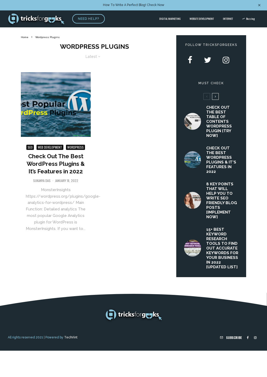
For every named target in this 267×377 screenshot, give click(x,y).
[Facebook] (247, 337)
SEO (30, 147)
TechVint (70, 337)
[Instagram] (255, 337)
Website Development (202, 18)
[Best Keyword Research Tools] (192, 248)
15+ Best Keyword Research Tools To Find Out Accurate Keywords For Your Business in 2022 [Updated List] (222, 248)
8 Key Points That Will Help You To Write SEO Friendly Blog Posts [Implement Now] (221, 200)
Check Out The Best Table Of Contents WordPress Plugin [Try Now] (219, 121)
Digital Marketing (170, 18)
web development (50, 147)
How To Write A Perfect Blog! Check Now (133, 5)
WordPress (75, 147)
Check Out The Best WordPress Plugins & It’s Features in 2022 (56, 164)
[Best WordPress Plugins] (56, 104)
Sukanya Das (42, 180)
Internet (228, 18)
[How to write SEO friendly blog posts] (192, 200)
